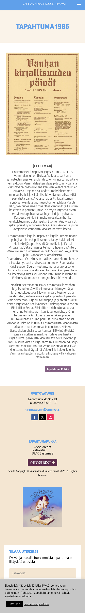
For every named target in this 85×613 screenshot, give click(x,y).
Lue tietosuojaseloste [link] (36, 604)
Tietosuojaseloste (42, 534)
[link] (58, 369)
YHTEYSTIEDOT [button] (40, 462)
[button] (34, 417)
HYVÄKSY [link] (14, 603)
